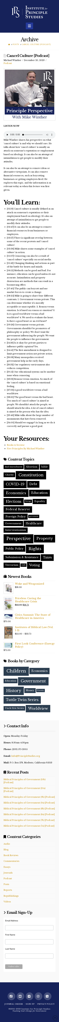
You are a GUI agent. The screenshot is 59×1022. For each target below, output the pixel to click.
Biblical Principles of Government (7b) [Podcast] (29, 820)
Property (44, 538)
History (13, 690)
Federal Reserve (18, 509)
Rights (34, 548)
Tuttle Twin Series (22, 700)
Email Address (11, 920)
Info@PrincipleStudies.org (25, 756)
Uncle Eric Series (14, 708)
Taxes (47, 557)
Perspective (18, 538)
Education (39, 493)
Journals (8, 872)
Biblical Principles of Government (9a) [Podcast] (29, 802)
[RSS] (47, 996)
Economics (16, 493)
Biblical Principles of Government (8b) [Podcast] (29, 808)
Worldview (38, 708)
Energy (28, 501)
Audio (7, 844)
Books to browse (15, 445)
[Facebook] (11, 996)
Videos (7, 901)
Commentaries (11, 861)
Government (13, 523)
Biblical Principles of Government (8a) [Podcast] (29, 814)
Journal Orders (13, 1004)
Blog (6, 849)
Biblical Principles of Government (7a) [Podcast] (29, 826)
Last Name (10, 949)
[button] (29, 26)
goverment (33, 516)
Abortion (31, 466)
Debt (33, 484)
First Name (10, 935)
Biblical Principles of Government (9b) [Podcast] (29, 797)
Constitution (31, 474)
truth (23, 565)
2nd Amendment (13, 467)
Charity (9, 474)
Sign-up (30, 1004)
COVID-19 (15, 484)
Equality (39, 501)
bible (44, 466)
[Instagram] (38, 996)
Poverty (40, 690)
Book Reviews (11, 855)
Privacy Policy (46, 1004)
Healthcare (34, 523)
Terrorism (11, 564)
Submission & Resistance (22, 557)
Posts (6, 884)
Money (30, 690)
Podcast (8, 63)
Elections (13, 501)
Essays (7, 867)
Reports (8, 890)
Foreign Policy (15, 516)
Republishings (11, 896)
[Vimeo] (29, 996)
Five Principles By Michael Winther (26, 448)
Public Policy (14, 548)
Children (16, 671)
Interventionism (15, 530)
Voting (34, 565)
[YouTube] (20, 996)
